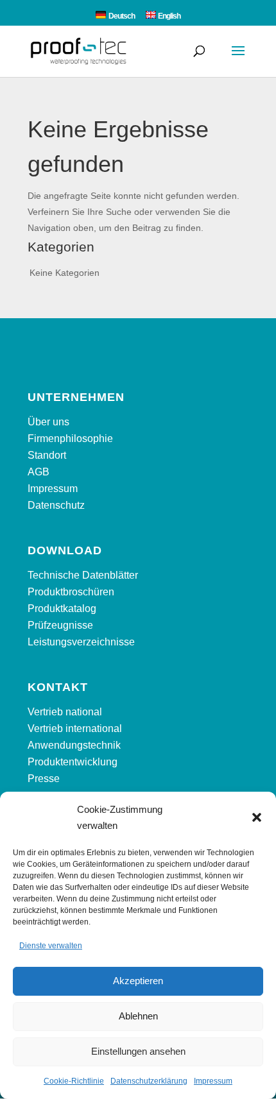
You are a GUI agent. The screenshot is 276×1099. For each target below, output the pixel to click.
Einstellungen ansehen (138, 1051)
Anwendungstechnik (74, 745)
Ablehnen (138, 1015)
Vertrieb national (65, 711)
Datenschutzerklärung (148, 1081)
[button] (256, 817)
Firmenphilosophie (70, 438)
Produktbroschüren (71, 591)
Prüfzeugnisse (60, 625)
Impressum (213, 1081)
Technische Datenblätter (83, 575)
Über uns (48, 421)
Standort (47, 455)
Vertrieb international (75, 728)
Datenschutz (56, 505)
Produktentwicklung (72, 761)
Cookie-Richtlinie (74, 1081)
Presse (44, 778)
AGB (38, 471)
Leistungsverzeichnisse (81, 641)
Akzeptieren (138, 980)
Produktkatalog (62, 608)
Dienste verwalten (50, 945)
